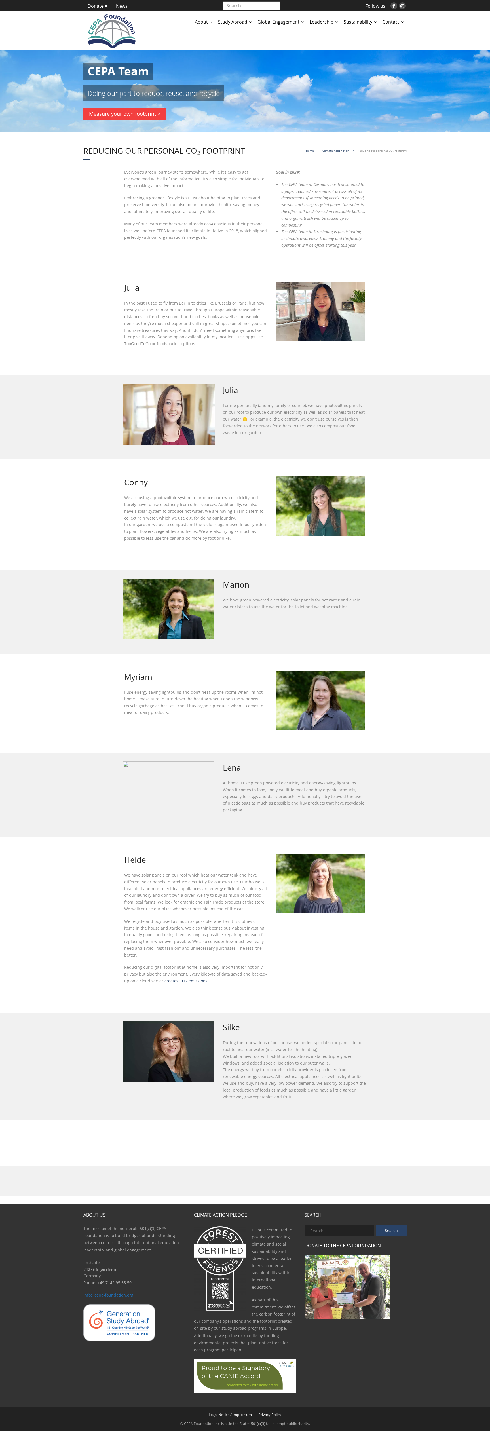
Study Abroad (232, 22)
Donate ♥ (97, 6)
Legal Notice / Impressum (230, 1414)
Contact (391, 22)
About (201, 22)
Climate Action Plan (335, 151)
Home (310, 151)
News (122, 6)
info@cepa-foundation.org (108, 1295)
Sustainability (358, 22)
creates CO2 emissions (186, 980)
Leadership (321, 22)
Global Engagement (278, 22)
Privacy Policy (269, 1414)
